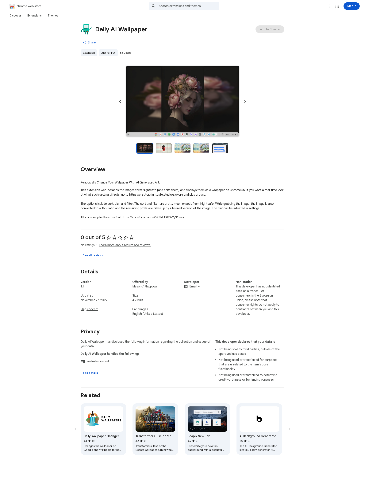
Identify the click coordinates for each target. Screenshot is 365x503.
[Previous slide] (120, 101)
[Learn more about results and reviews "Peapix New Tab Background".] (197, 441)
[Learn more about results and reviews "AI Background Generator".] (249, 441)
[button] (337, 6)
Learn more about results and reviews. (125, 245)
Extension (89, 52)
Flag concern (89, 309)
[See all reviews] (93, 255)
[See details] (90, 372)
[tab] (15, 15)
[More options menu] (329, 6)
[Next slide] (245, 101)
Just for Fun (108, 52)
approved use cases (232, 354)
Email (193, 286)
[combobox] (189, 6)
